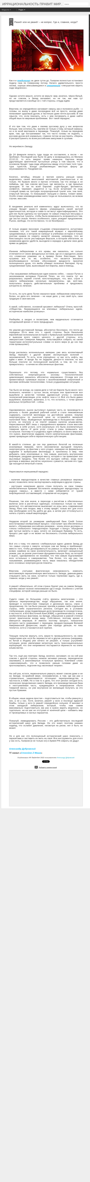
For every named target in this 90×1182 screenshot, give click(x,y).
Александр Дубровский (65, 757)
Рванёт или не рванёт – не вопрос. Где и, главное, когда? (46, 22)
